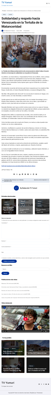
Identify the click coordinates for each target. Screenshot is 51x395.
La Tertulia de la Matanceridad (17, 32)
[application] (25, 319)
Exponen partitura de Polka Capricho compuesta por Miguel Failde (13, 370)
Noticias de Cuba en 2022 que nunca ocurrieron (13, 290)
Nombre (3, 241)
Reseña (22, 203)
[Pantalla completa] (48, 331)
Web (2, 252)
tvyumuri (10, 14)
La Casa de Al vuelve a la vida (37, 353)
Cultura (4, 14)
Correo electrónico (6, 246)
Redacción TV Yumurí (29, 188)
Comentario (4, 223)
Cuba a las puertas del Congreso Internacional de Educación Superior (18, 297)
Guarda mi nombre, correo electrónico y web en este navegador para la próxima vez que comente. (26, 258)
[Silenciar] (46, 331)
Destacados (6, 204)
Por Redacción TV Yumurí (9, 30)
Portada (4, 10)
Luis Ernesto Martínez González (24, 210)
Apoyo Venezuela (6, 32)
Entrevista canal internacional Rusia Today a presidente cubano (16, 287)
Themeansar (39, 392)
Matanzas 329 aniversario (7, 283)
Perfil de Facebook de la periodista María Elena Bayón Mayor (18, 166)
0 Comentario (26, 30)
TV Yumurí (6, 2)
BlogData (32, 392)
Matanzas (27, 32)
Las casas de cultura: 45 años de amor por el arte (13, 294)
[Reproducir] (3, 331)
